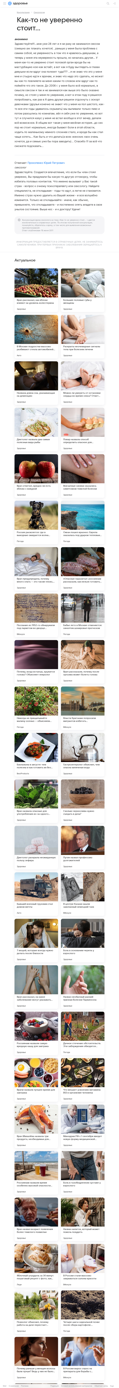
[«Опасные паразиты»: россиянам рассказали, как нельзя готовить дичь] (82, 569)
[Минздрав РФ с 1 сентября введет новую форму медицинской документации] (82, 1126)
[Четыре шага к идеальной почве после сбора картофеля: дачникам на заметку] (82, 1312)
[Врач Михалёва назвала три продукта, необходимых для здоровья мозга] (36, 1126)
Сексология (39, 12)
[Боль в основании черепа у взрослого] (82, 940)
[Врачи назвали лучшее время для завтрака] (36, 1080)
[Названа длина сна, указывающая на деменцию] (36, 383)
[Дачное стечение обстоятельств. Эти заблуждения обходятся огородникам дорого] (82, 1033)
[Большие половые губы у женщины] (82, 290)
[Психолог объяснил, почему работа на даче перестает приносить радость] (36, 1312)
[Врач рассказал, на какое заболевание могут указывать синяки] (36, 987)
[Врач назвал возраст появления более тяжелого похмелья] (36, 1219)
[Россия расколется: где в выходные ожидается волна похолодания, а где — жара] (36, 522)
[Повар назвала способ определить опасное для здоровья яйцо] (82, 429)
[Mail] (10, 3)
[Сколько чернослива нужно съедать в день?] (82, 801)
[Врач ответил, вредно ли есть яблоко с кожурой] (36, 476)
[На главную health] (20, 3)
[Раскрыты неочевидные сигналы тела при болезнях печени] (82, 336)
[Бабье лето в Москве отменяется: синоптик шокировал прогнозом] (82, 615)
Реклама (24, 1386)
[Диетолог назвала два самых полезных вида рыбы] (36, 429)
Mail (4, 1386)
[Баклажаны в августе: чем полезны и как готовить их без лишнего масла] (36, 755)
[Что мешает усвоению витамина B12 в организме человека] (82, 1080)
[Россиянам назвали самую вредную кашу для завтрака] (36, 1033)
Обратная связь (101, 1386)
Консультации (23, 12)
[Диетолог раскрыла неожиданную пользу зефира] (36, 847)
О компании (14, 1386)
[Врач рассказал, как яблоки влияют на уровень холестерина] (36, 290)
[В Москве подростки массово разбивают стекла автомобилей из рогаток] (36, 336)
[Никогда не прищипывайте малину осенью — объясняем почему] (36, 708)
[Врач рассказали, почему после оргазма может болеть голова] (82, 662)
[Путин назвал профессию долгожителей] (82, 847)
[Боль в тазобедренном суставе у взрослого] (82, 1173)
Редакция (55, 1386)
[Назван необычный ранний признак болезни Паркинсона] (82, 987)
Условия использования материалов (76, 1386)
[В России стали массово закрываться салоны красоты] (82, 1266)
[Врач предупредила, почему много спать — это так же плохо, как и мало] (36, 569)
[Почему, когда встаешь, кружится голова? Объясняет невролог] (36, 662)
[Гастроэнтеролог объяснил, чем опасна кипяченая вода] (82, 755)
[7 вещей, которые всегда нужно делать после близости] (36, 940)
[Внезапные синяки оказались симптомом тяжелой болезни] (82, 476)
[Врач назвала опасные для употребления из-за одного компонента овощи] (36, 801)
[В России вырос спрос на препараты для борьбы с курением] (82, 1358)
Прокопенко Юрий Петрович (46, 162)
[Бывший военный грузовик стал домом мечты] (36, 894)
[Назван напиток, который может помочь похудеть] (82, 1219)
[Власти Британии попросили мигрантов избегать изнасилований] (82, 708)
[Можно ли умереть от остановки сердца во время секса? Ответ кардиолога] (82, 383)
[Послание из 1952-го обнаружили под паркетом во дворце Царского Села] (36, 615)
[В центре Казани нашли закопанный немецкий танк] (82, 894)
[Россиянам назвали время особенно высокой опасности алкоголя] (36, 1173)
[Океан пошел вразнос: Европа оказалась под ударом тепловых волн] (82, 522)
